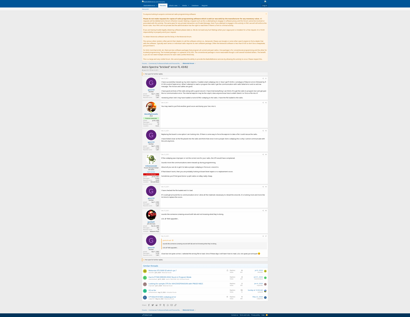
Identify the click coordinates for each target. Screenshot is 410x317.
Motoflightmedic (151, 114)
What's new (173, 5)
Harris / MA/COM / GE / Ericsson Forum (177, 279)
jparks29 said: (167, 240)
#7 (266, 236)
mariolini (151, 272)
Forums (163, 5)
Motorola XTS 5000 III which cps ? (162, 270)
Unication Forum (171, 292)
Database (195, 5)
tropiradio (151, 286)
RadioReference (149, 5)
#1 (266, 78)
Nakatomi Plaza (154, 231)
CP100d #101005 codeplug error (162, 297)
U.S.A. (157, 126)
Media (184, 5)
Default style (148, 315)
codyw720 (151, 299)
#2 (266, 102)
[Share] (263, 78)
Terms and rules (245, 315)
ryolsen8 (260, 292)
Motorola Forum (166, 272)
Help (262, 315)
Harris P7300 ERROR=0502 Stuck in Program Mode (170, 277)
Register (205, 5)
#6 (266, 210)
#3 (266, 131)
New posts (145, 9)
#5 (266, 187)
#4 (266, 154)
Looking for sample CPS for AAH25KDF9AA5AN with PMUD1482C (176, 283)
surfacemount (153, 292)
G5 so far (152, 290)
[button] (156, 5)
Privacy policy (255, 315)
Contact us (234, 315)
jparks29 (151, 222)
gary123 (146, 70)
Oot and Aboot (155, 182)
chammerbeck (153, 279)
